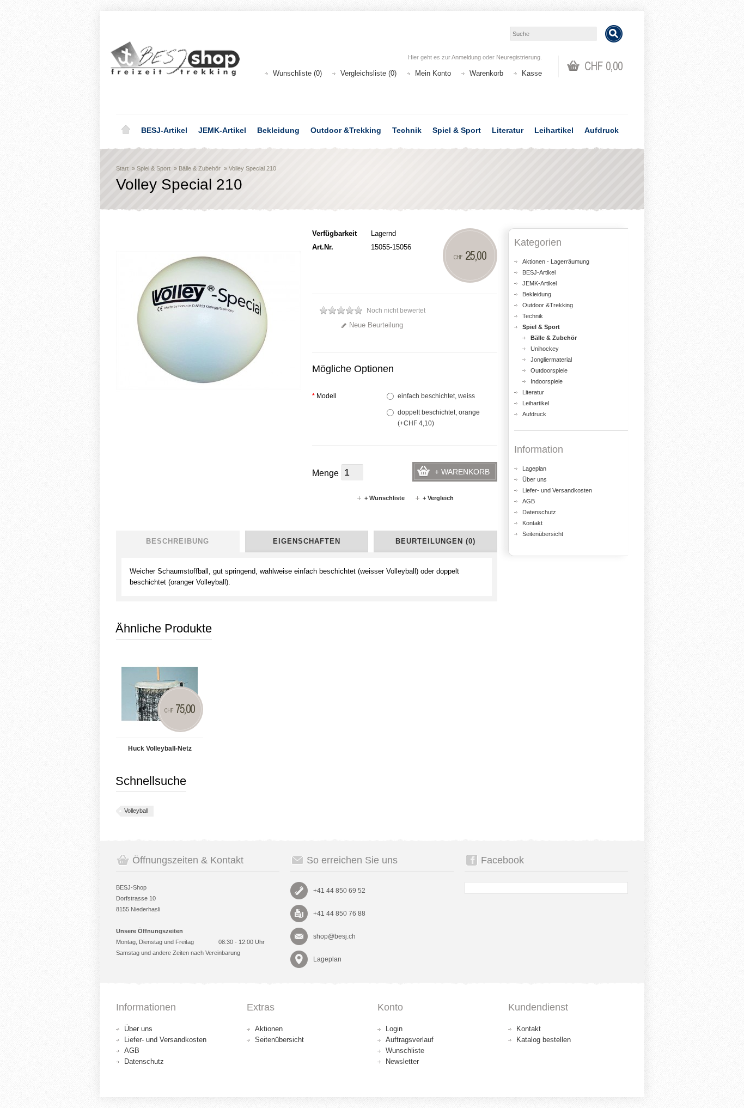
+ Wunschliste (384, 498)
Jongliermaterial (551, 359)
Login (394, 1029)
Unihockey (544, 348)
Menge (325, 473)
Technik (407, 130)
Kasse (532, 73)
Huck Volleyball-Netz (160, 748)
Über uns (534, 479)
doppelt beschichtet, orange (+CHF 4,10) (439, 418)
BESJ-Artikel (164, 130)
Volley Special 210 (252, 168)
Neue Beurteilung (376, 325)
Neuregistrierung (518, 57)
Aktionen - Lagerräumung (555, 261)
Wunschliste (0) (297, 73)
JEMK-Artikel (222, 130)
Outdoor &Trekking (345, 130)
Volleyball (136, 810)
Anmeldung (466, 57)
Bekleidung (278, 130)
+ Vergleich (438, 498)
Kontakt (532, 523)
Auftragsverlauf (410, 1040)
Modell (324, 396)
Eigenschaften (306, 541)
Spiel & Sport (456, 130)
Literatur (507, 130)
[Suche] (614, 33)
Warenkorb (486, 73)
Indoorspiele (546, 381)
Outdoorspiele (549, 370)
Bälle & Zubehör (200, 168)
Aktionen (269, 1029)
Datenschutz (539, 512)
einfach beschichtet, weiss (436, 396)
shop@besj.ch (334, 936)
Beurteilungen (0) (435, 541)
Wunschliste (405, 1050)
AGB (528, 501)
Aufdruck (601, 130)
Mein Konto (433, 73)
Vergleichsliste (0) (368, 73)
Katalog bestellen (543, 1040)
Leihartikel (554, 130)
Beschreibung (177, 541)
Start (122, 168)
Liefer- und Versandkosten (557, 490)
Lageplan (534, 468)
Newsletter (402, 1061)
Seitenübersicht (542, 534)
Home (126, 130)
